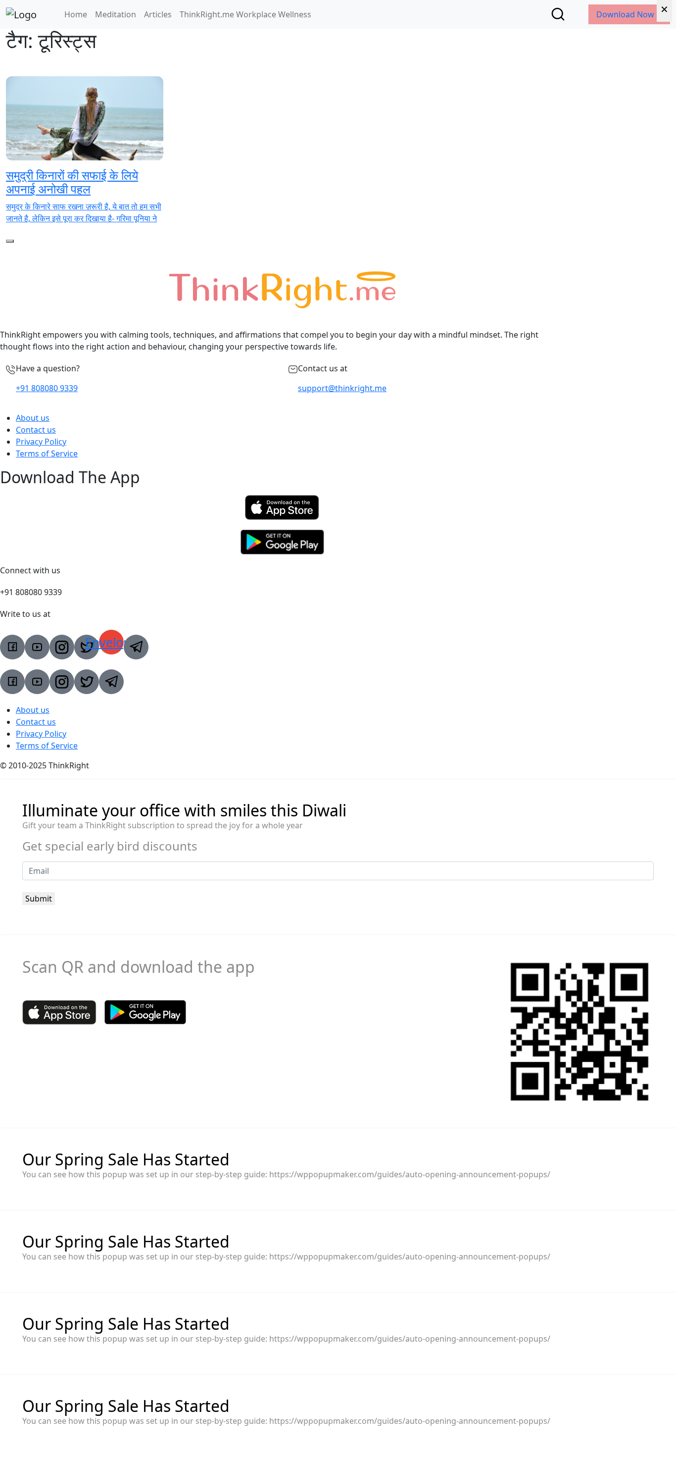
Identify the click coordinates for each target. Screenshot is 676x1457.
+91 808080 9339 (47, 388)
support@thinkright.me (342, 388)
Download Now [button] (626, 14)
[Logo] (21, 14)
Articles (158, 14)
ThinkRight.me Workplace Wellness (245, 14)
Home (75, 14)
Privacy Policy (41, 441)
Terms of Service (47, 453)
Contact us (36, 429)
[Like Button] (10, 241)
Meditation (115, 14)
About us (32, 417)
